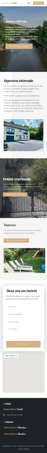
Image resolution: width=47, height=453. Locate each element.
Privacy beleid (23, 449)
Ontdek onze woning (19, 46)
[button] (28, 3)
